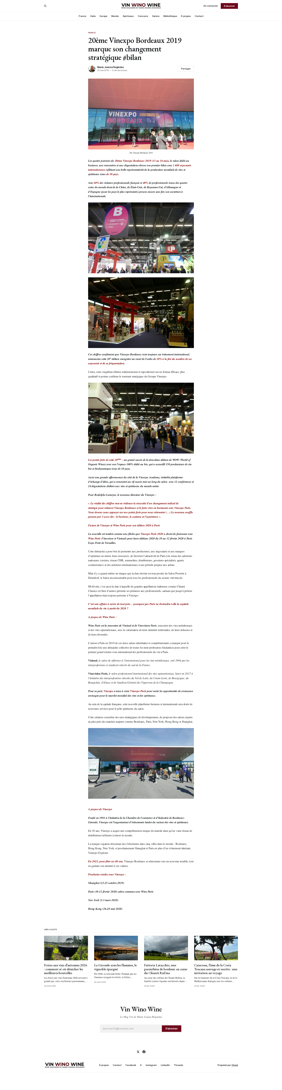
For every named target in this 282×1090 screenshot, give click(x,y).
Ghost (234, 1065)
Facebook (131, 1065)
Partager (186, 68)
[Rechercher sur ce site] (45, 6)
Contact (199, 16)
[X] (138, 1051)
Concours (143, 16)
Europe (103, 16)
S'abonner (229, 6)
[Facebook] (143, 1051)
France (82, 16)
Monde (115, 16)
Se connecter (210, 5)
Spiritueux (128, 16)
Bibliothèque (170, 16)
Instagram (151, 1065)
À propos (186, 16)
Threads (178, 1065)
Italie (93, 16)
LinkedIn (165, 1065)
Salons (155, 16)
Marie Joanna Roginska (110, 67)
